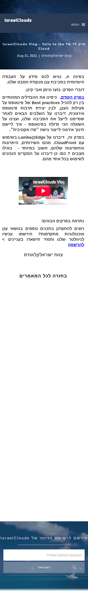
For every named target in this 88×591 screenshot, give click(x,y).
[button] (78, 24)
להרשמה (76, 245)
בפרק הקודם (72, 97)
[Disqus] (46, 357)
